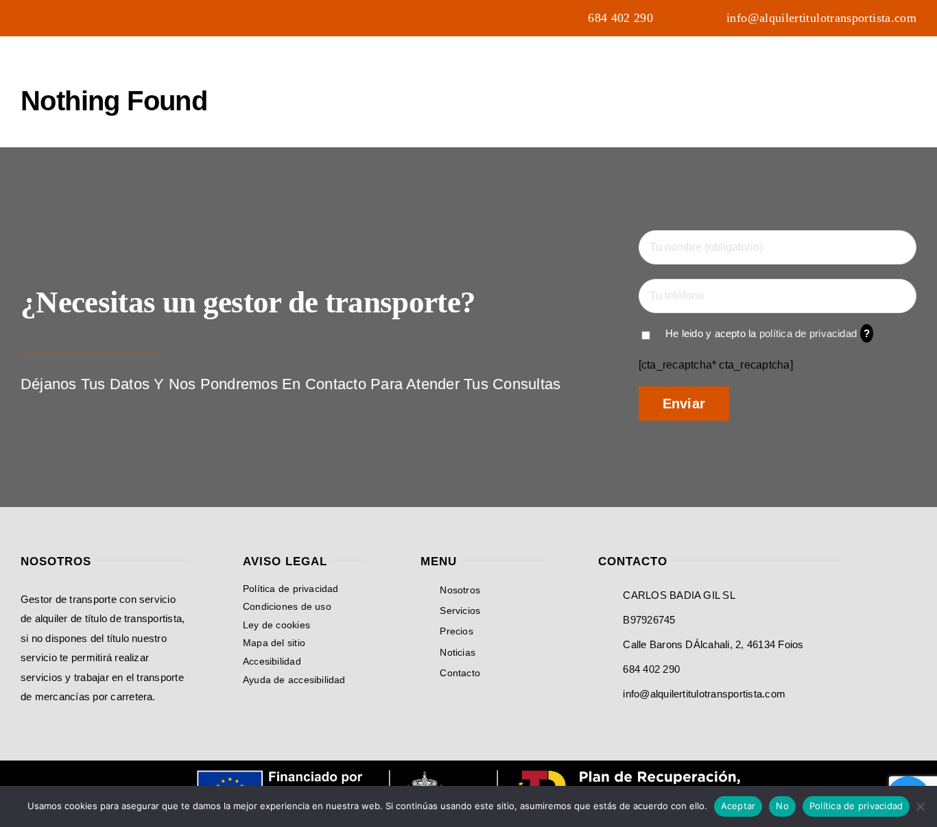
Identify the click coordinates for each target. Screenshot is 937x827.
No (782, 805)
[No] (920, 806)
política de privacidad (808, 333)
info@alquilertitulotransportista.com (704, 694)
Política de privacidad (856, 805)
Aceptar (738, 805)
